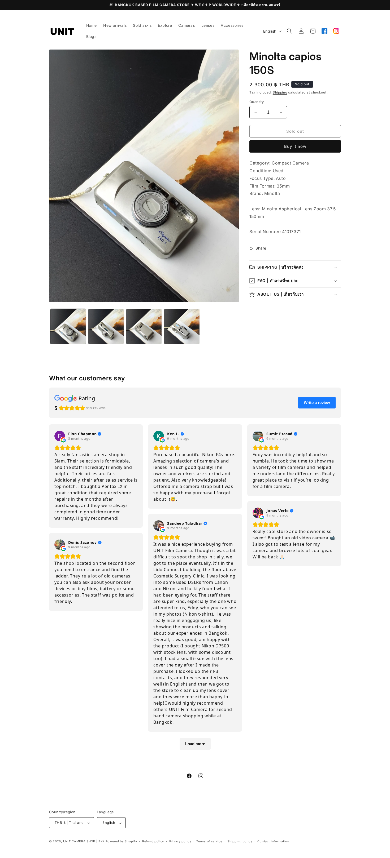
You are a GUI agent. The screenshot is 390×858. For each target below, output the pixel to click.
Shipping (280, 92)
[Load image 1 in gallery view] (68, 326)
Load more (195, 743)
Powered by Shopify (121, 841)
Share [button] (260, 248)
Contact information (273, 841)
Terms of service (209, 841)
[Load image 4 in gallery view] (182, 326)
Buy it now (295, 146)
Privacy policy (180, 841)
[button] (289, 31)
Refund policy (153, 841)
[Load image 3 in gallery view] (144, 326)
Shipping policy (239, 841)
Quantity (256, 102)
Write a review (317, 402)
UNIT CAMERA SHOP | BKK (84, 841)
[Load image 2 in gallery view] (106, 326)
